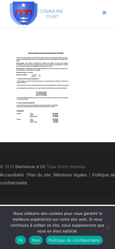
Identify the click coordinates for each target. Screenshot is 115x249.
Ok (20, 240)
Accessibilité (12, 175)
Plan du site (39, 175)
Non (36, 240)
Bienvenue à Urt (30, 166)
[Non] (108, 227)
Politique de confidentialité (74, 240)
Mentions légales (70, 175)
